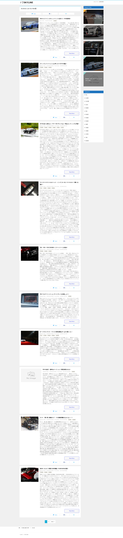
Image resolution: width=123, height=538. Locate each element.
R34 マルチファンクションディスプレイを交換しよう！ (54, 294)
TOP (24, 527)
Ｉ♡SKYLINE (26, 2)
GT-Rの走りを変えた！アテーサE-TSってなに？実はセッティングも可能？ (59, 123)
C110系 (87, 101)
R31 (86, 111)
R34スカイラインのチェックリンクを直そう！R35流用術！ (55, 18)
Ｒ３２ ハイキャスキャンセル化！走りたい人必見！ (93, 64)
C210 (87, 104)
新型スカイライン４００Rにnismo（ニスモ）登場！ (93, 32)
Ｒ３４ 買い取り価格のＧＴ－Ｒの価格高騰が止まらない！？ (56, 417)
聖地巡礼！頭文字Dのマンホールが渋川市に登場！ (93, 79)
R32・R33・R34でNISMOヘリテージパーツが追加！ (54, 247)
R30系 (87, 107)
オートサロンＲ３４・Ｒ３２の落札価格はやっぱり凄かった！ (56, 331)
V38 (86, 137)
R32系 (42, 67)
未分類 (57, 335)
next (52, 521)
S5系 (87, 124)
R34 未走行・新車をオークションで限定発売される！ (57, 369)
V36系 (58, 127)
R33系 (46, 67)
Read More (72, 53)
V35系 (54, 127)
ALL (41, 188)
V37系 (62, 127)
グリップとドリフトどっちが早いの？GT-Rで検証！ (53, 63)
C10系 (45, 335)
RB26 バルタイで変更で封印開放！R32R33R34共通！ (54, 468)
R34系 (55, 20)
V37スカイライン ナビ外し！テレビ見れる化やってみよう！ (93, 48)
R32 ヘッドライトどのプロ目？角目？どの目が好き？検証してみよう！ (93, 17)
